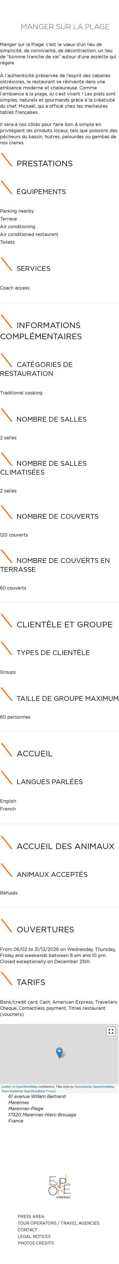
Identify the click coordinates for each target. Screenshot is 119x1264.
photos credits (36, 1243)
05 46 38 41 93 (73, 1133)
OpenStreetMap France (40, 1091)
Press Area (31, 1216)
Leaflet (6, 1086)
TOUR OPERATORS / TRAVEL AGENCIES (58, 1223)
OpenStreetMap (26, 1086)
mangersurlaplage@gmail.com (67, 1140)
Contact (28, 1230)
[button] (111, 1031)
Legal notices (34, 1236)
